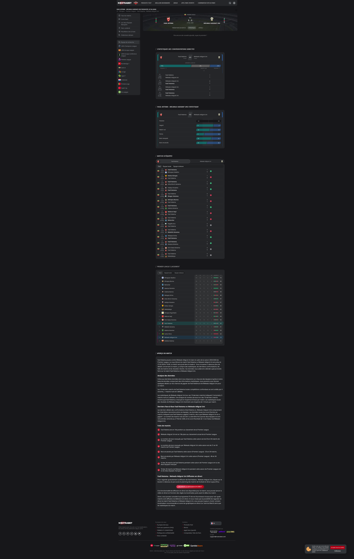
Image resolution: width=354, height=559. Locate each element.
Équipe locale (167, 166)
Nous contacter (162, 536)
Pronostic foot (146, 3)
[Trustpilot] (156, 545)
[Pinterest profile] (127, 533)
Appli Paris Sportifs (187, 3)
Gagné (161, 125)
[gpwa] (164, 545)
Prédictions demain (127, 35)
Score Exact (124, 19)
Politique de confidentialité (165, 533)
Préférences (337, 551)
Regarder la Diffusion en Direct (190, 487)
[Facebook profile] (120, 533)
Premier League (131, 11)
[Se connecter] (234, 3)
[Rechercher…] (229, 3)
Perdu (161, 134)
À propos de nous (162, 525)
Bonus (176, 3)
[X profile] (124, 533)
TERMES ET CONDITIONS (165, 530)
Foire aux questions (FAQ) (165, 527)
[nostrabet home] (125, 522)
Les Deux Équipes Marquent (126, 23)
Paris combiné (125, 28)
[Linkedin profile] (135, 533)
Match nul (162, 129)
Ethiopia (121, 11)
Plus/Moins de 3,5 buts (128, 31)
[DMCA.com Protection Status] (186, 545)
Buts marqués (163, 138)
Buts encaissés (164, 143)
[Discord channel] (139, 533)
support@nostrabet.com (218, 536)
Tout (159, 166)
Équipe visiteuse (178, 166)
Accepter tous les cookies (337, 547)
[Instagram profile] (131, 533)
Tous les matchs (126, 16)
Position (161, 121)
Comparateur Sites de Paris (206, 3)
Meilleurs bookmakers (162, 3)
